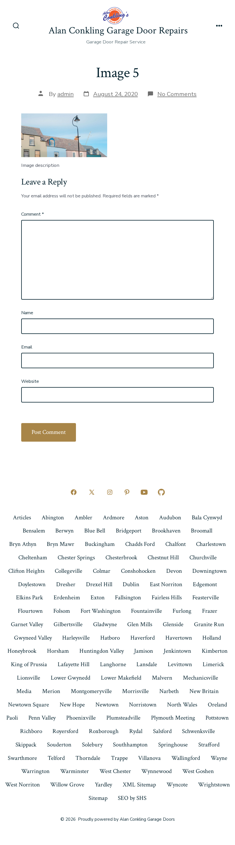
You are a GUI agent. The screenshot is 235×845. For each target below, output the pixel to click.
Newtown (107, 704)
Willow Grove (67, 784)
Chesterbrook (121, 557)
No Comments (177, 94)
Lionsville (28, 678)
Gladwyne (105, 624)
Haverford (142, 638)
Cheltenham (32, 557)
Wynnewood (156, 771)
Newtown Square (28, 704)
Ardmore (113, 517)
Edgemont (205, 584)
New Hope (72, 704)
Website (30, 381)
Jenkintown (177, 651)
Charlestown (211, 544)
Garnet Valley (27, 624)
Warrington (35, 771)
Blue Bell (94, 530)
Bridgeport (128, 530)
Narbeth (169, 691)
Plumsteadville (123, 718)
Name (27, 313)
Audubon (170, 517)
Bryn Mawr (60, 544)
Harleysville (76, 638)
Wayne (219, 758)
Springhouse (173, 744)
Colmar (101, 571)
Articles (22, 517)
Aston (141, 517)
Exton (98, 597)
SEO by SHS (132, 798)
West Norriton (22, 784)
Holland (211, 638)
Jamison (143, 651)
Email (26, 347)
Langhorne (113, 664)
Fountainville (146, 611)
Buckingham (100, 544)
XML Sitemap (139, 784)
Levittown (180, 664)
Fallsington (128, 597)
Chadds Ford (140, 544)
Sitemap (98, 798)
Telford (56, 758)
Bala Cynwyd (207, 517)
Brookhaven (166, 530)
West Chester (115, 771)
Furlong (182, 611)
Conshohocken (138, 571)
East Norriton (166, 584)
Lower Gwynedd (70, 678)
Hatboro (110, 638)
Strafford (209, 744)
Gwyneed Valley (33, 638)
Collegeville (68, 571)
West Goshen (198, 771)
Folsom (61, 611)
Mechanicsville (200, 678)
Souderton (59, 744)
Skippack (25, 744)
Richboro (31, 731)
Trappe (119, 758)
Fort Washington (101, 611)
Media (24, 691)
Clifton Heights (26, 571)
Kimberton (215, 651)
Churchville (203, 557)
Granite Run (209, 624)
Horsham (58, 651)
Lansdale (146, 664)
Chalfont (175, 544)
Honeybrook (21, 651)
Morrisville (135, 691)
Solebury (92, 744)
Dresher (65, 584)
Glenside (173, 624)
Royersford (65, 731)
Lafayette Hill (73, 664)
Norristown (142, 704)
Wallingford (185, 758)
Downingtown (209, 571)
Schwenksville (198, 731)
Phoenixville (81, 718)
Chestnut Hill (163, 557)
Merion (51, 691)
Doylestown (32, 584)
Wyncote (177, 784)
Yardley (103, 784)
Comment (32, 214)
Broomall (201, 530)
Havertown (178, 638)
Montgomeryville (91, 691)
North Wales (182, 704)
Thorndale (87, 758)
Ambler (83, 517)
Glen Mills (139, 624)
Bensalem (34, 530)
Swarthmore (22, 758)
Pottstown (217, 718)
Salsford (162, 731)
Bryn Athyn (22, 544)
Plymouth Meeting (173, 718)
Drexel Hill (99, 584)
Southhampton (130, 744)
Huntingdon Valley (101, 651)
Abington (53, 517)
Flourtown (30, 611)
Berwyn (64, 530)
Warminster (74, 771)
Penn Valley (42, 718)
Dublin (131, 584)
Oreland (217, 704)
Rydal (135, 731)
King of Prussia (29, 664)
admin (65, 94)
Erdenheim (67, 597)
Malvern (162, 678)
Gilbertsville (68, 624)
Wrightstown (214, 784)
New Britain (204, 691)
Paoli (12, 718)
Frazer (209, 611)
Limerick (213, 664)
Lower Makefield (121, 678)
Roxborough (104, 731)
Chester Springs (76, 557)
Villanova (149, 758)
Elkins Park (29, 597)
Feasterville (205, 597)
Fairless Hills (167, 597)
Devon (174, 571)
